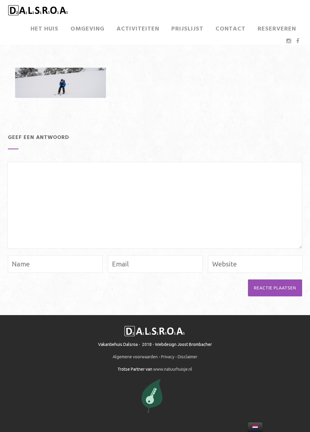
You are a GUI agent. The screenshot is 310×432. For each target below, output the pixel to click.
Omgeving (87, 29)
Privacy (167, 356)
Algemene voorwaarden (135, 356)
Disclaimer (187, 356)
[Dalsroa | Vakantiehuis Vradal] (38, 16)
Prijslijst (187, 29)
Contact (231, 29)
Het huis (44, 29)
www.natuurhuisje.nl (172, 369)
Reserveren (277, 29)
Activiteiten (138, 29)
